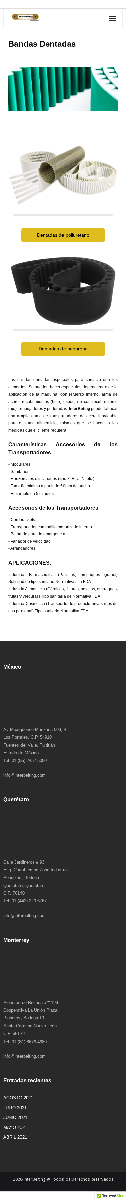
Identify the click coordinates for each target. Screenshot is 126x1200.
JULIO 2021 (15, 1107)
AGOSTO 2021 (18, 1097)
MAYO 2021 (15, 1127)
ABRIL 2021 (15, 1137)
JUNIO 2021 (15, 1117)
